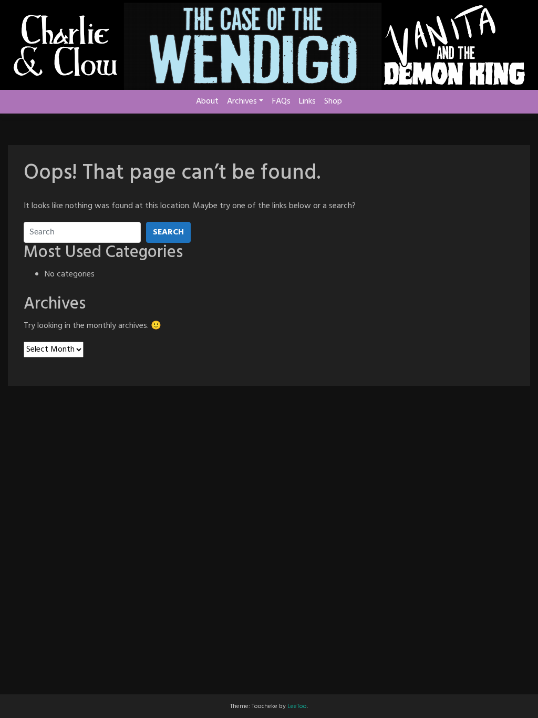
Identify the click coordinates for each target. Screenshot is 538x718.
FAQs (281, 101)
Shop (333, 101)
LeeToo (297, 706)
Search (168, 232)
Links (307, 101)
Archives (242, 101)
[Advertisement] (269, 428)
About (207, 101)
